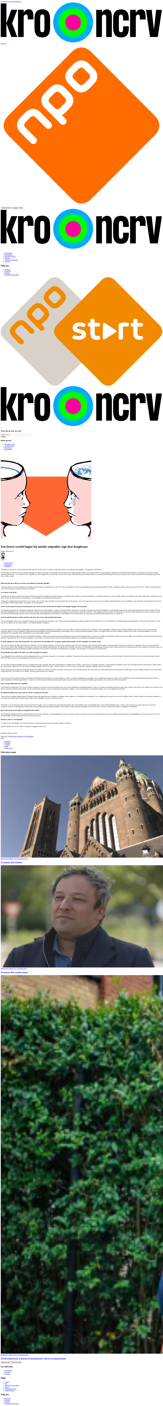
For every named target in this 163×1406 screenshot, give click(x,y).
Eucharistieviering (14, 859)
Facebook (7, 741)
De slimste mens (9, 446)
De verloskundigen (15, 1355)
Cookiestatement (9, 1390)
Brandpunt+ (8, 566)
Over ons (7, 1372)
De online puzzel (10, 444)
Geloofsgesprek (14, 968)
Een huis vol (8, 447)
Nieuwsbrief (8, 449)
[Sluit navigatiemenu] (1, 250)
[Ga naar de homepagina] (81, 42)
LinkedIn (7, 745)
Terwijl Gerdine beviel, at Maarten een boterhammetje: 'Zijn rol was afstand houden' (33, 1359)
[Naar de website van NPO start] (81, 206)
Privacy (7, 1387)
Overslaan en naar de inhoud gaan (11, 1)
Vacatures (7, 1374)
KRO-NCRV (9, 563)
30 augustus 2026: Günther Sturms (14, 972)
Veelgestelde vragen (10, 1389)
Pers (6, 1384)
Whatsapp (7, 743)
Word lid (3, 43)
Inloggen (15, 208)
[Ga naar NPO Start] (81, 385)
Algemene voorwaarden (12, 1385)
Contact (7, 1382)
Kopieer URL (9, 748)
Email (6, 746)
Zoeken (3, 434)
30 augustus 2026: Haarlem (11, 862)
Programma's (8, 564)
